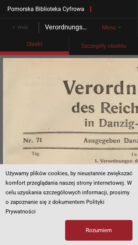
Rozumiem (99, 230)
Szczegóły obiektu (103, 46)
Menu (109, 27)
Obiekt (34, 44)
